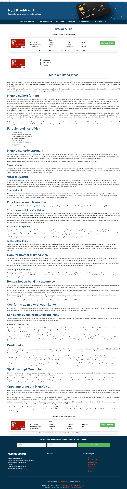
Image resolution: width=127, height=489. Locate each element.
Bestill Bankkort (93, 462)
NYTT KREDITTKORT (27, 22)
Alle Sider (91, 469)
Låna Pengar (69, 487)
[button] (100, 22)
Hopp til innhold (5, 1)
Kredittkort (91, 464)
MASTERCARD (84, 22)
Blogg (90, 471)
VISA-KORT (71, 22)
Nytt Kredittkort (21, 10)
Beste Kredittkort (93, 460)
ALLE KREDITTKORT (99, 22)
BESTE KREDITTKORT (45, 22)
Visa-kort (91, 466)
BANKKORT (60, 22)
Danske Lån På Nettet (68, 485)
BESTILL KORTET (107, 43)
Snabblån (79, 487)
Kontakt (90, 458)
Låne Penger (81, 485)
